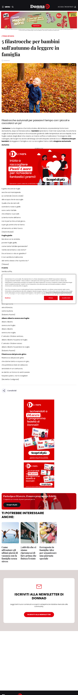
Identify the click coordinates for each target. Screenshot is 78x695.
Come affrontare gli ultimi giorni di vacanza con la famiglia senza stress (10, 554)
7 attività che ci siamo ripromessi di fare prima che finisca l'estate (28, 553)
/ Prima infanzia (8, 36)
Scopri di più (12, 505)
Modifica (8, 298)
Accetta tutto (66, 298)
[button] (6, 7)
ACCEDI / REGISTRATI (65, 7)
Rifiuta (51, 298)
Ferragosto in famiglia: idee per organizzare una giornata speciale (48, 553)
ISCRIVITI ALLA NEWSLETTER (39, 614)
